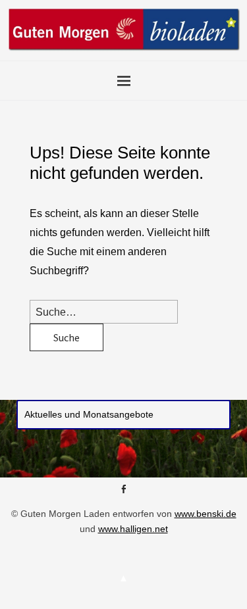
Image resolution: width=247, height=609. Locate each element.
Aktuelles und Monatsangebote (88, 414)
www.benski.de (205, 513)
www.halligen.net (133, 529)
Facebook (124, 494)
